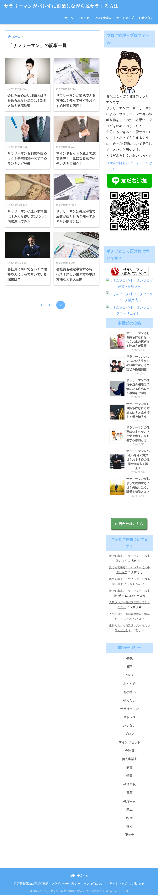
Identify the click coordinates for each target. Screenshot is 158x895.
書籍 (129, 792)
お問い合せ (146, 17)
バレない (129, 725)
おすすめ (129, 683)
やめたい (129, 700)
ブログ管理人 (103, 17)
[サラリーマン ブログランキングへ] (129, 271)
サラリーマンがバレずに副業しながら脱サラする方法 (61, 6)
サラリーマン (129, 708)
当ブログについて (95, 883)
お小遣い (129, 692)
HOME (81, 875)
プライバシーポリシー (65, 883)
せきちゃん (134, 584)
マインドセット (129, 742)
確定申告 (129, 801)
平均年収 (129, 784)
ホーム (68, 17)
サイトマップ (125, 17)
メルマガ (83, 17)
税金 (129, 818)
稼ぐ (129, 826)
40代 (129, 658)
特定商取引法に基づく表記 (31, 883)
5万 (129, 666)
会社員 (129, 750)
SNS (129, 675)
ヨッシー (134, 595)
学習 (129, 775)
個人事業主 (129, 759)
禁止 (129, 809)
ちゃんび (132, 618)
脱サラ (129, 834)
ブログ (129, 734)
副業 (129, 767)
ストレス (129, 717)
